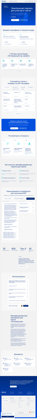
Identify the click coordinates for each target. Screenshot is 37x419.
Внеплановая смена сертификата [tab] (19, 198)
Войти (27, 1)
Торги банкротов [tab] (30, 87)
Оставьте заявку (3, 173)
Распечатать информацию (30, 198)
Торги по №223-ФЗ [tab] (15, 87)
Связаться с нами (31, 1)
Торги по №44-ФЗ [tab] (6, 87)
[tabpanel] (18, 103)
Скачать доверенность (9, 224)
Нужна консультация (13, 386)
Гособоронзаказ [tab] (23, 87)
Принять (8, 416)
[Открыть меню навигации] (35, 1)
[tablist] (18, 88)
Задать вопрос (26, 305)
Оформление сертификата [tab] (7, 198)
